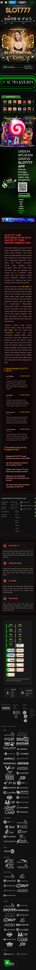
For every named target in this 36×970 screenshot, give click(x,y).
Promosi (12, 502)
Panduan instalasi (24, 196)
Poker (30, 21)
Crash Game (23, 22)
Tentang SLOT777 (3, 508)
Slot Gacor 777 (10, 330)
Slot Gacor (25, 286)
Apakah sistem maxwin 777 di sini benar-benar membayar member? (17, 470)
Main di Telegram (13, 2)
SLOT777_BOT (27, 509)
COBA (28, 124)
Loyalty (12, 505)
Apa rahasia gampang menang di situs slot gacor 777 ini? (17, 464)
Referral (12, 508)
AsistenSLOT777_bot (28, 505)
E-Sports (17, 531)
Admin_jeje (26, 502)
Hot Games (5, 22)
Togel (14, 21)
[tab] (27, 122)
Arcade (27, 21)
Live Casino (11, 22)
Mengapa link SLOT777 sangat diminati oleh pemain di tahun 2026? (18, 457)
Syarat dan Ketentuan (4, 515)
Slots (8, 21)
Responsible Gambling (4, 503)
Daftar (32, 2)
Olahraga (19, 21)
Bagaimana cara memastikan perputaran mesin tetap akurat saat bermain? (17, 478)
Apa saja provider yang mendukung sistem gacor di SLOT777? (18, 486)
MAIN (5, 102)
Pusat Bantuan (5, 512)
